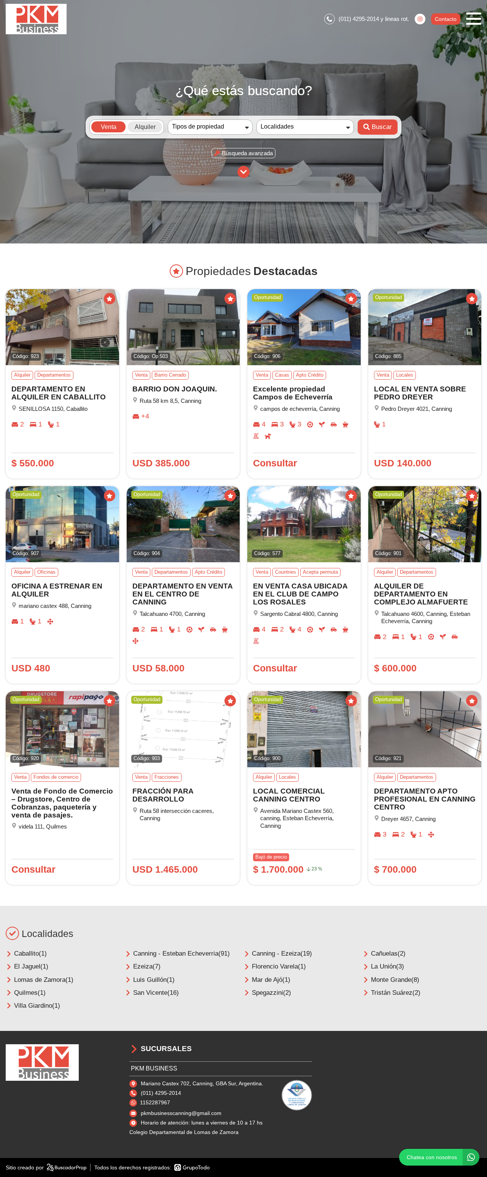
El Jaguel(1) (31, 966)
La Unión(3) (387, 966)
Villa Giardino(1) (37, 1005)
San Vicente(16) (156, 992)
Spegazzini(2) (271, 992)
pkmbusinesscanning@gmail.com (181, 1113)
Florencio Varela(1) (279, 966)
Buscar (382, 126)
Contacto (446, 19)
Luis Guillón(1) (154, 979)
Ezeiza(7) (147, 966)
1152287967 (155, 1102)
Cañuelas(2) (388, 953)
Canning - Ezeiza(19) (282, 953)
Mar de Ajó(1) (271, 979)
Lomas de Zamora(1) (43, 979)
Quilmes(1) (30, 992)
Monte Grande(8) (395, 979)
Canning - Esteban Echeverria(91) (181, 953)
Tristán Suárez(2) (395, 992)
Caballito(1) (30, 953)
